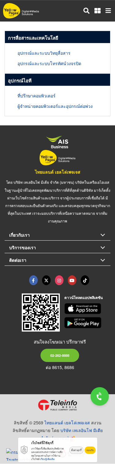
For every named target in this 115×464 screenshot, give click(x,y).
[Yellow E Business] (33, 280)
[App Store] (87, 308)
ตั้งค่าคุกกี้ (76, 450)
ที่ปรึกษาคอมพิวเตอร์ (36, 95)
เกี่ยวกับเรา (19, 235)
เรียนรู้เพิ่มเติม (47, 459)
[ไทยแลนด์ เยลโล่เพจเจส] (46, 280)
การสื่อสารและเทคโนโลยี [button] (33, 37)
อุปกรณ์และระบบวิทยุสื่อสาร (44, 53)
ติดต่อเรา (17, 260)
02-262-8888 (59, 355)
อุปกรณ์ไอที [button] (20, 80)
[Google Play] (87, 322)
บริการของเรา (22, 247)
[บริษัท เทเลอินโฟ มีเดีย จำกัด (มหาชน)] (57, 405)
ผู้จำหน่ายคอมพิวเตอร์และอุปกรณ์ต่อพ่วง (55, 106)
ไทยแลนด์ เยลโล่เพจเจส (57, 172)
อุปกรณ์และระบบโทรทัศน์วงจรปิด (49, 63)
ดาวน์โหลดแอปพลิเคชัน (83, 297)
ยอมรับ (90, 450)
